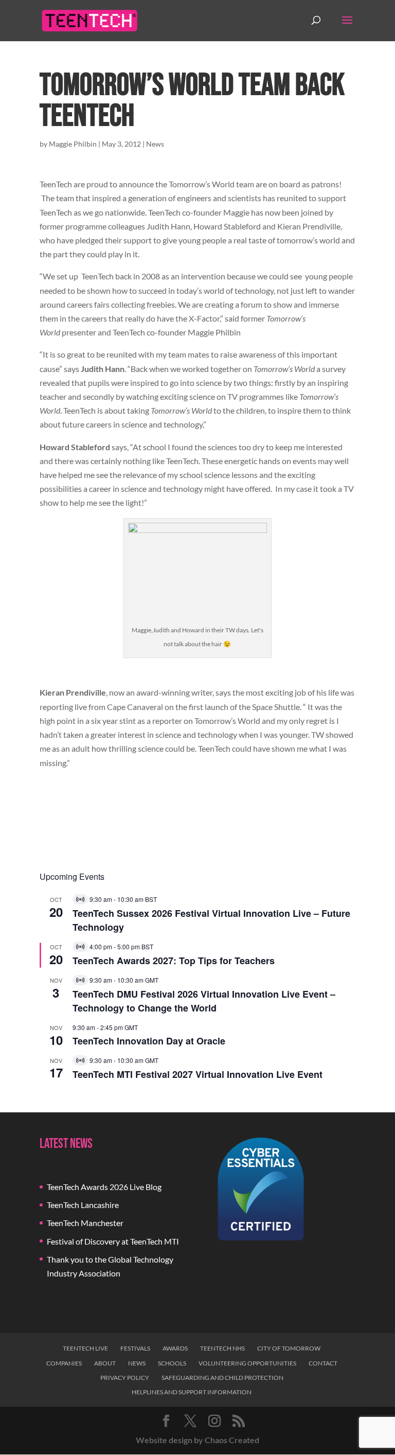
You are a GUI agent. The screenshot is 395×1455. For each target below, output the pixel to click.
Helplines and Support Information (192, 1392)
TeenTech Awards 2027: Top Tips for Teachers (174, 960)
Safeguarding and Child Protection (222, 1377)
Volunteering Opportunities (247, 1363)
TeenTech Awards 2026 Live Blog (104, 1187)
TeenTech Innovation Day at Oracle (149, 1041)
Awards (175, 1348)
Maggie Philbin (73, 143)
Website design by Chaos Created (197, 1440)
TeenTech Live (85, 1348)
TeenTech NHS (222, 1348)
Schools (172, 1363)
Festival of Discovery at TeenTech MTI (113, 1241)
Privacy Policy (124, 1377)
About (105, 1363)
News (155, 143)
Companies (64, 1363)
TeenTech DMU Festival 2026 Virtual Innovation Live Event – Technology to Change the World (204, 1001)
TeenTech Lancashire (83, 1205)
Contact (323, 1363)
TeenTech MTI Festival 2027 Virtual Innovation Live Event (197, 1074)
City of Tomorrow (288, 1348)
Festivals (135, 1348)
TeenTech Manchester (85, 1223)
